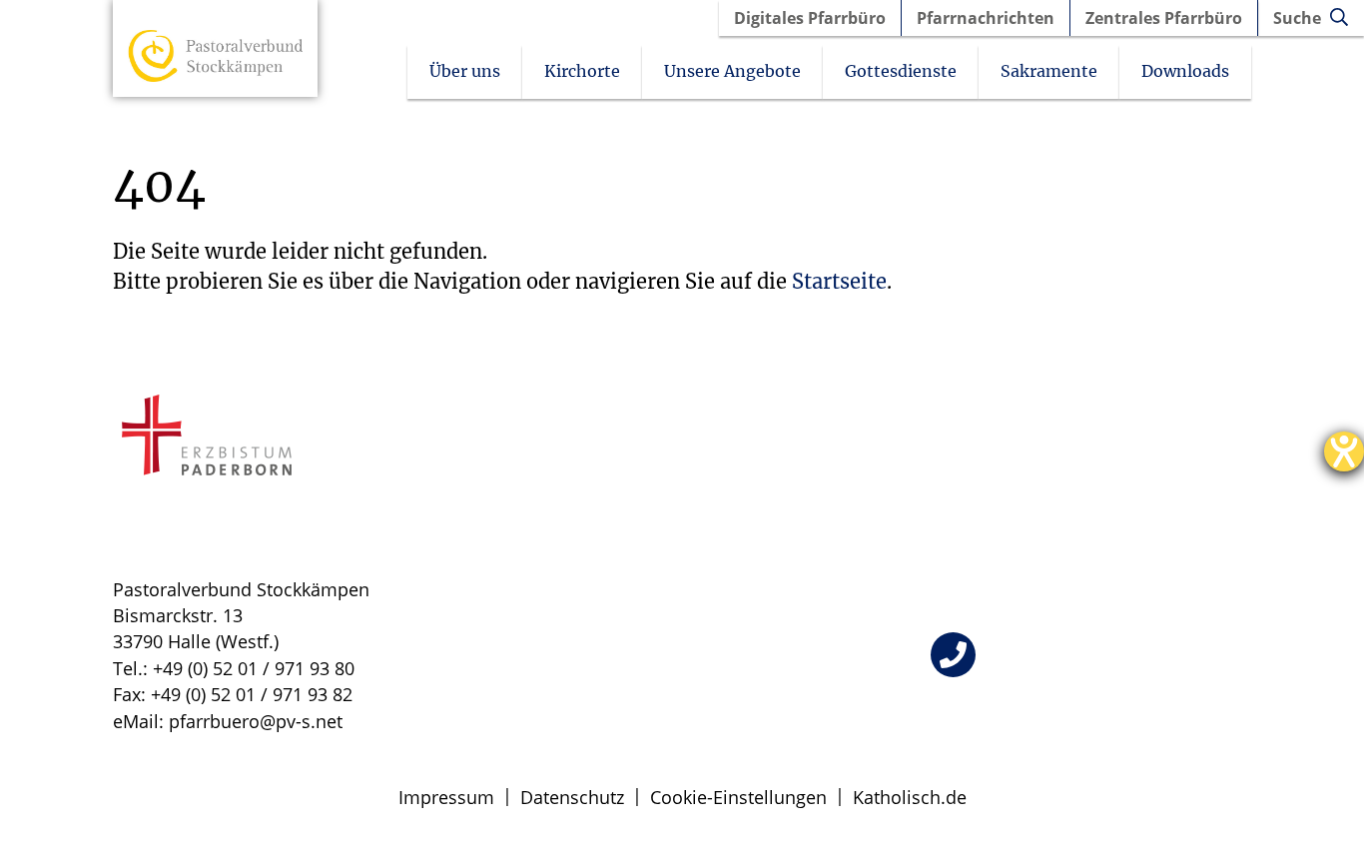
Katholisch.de (910, 797)
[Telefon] (953, 654)
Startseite (839, 281)
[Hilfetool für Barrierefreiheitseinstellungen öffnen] (1344, 451)
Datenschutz (572, 797)
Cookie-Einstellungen (738, 797)
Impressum (446, 797)
